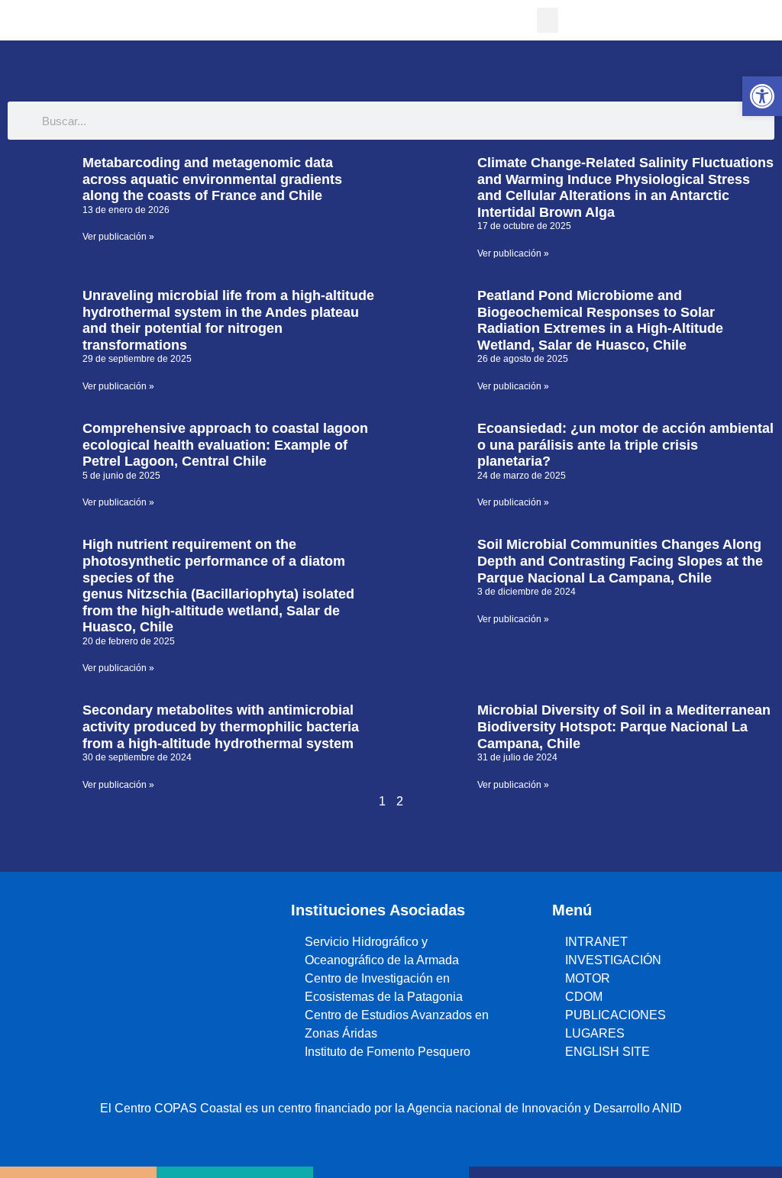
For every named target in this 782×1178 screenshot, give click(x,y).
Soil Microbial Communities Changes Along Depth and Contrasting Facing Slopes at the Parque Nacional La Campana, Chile (620, 561)
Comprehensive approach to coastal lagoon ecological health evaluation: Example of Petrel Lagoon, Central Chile (225, 445)
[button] (547, 20)
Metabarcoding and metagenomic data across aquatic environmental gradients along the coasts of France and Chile (212, 179)
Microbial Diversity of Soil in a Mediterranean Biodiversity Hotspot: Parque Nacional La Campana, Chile (624, 726)
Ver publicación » (118, 236)
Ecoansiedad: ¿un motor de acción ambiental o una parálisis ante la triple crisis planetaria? (625, 445)
